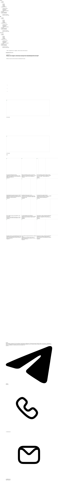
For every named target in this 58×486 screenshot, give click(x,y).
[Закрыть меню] (2, 32)
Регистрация (8, 117)
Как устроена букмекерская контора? (11, 174)
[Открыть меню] (0, 16)
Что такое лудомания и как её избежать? (27, 215)
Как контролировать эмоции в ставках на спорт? (43, 174)
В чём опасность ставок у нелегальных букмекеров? (44, 215)
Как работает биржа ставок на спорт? (27, 195)
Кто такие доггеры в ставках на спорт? (42, 195)
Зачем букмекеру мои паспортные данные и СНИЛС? (13, 195)
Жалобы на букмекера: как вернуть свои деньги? (28, 174)
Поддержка (8, 177)
